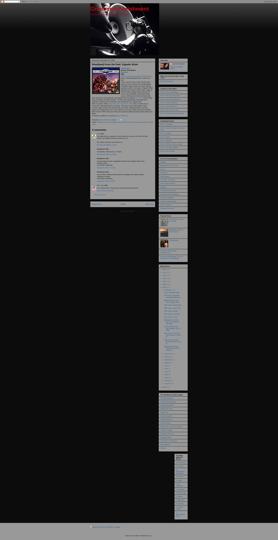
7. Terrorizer (180, 489)
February (168, 380)
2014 (165, 269)
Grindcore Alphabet (167, 198)
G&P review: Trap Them (172, 308)
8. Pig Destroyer (179, 485)
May (166, 371)
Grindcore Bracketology (168, 201)
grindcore (124, 122)
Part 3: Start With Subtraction (170, 99)
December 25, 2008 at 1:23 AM (106, 145)
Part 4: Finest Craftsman (168, 103)
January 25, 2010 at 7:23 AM (106, 168)
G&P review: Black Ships (172, 305)
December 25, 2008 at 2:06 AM (106, 154)
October (168, 357)
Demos (162, 169)
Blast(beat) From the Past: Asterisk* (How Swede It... (172, 348)
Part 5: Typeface (166, 140)
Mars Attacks (138, 98)
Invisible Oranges (166, 430)
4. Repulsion (180, 500)
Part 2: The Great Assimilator (170, 96)
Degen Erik (164, 412)
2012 (165, 275)
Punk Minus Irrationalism (168, 441)
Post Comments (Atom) (127, 211)
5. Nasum (179, 496)
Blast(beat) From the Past (169, 165)
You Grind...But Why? (167, 180)
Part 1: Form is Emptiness (169, 92)
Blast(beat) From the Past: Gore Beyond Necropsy (171, 322)
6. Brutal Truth (181, 493)
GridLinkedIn (173, 240)
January (168, 383)
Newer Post (96, 204)
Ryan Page (100, 185)
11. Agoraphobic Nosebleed (180, 471)
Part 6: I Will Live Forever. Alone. (171, 144)
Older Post (149, 204)
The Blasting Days (166, 398)
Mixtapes (163, 187)
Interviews (163, 173)
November (168, 354)
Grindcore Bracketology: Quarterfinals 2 (168, 252)
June (166, 369)
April (166, 374)
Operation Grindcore (167, 434)
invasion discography (134, 122)
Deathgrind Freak (166, 409)
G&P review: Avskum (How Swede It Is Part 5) (172, 341)
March (167, 377)
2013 (165, 272)
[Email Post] (121, 120)
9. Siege (179, 480)
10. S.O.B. (179, 477)
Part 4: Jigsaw (165, 137)
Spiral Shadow (165, 444)
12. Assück (180, 466)
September (169, 360)
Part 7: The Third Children (169, 148)
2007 (165, 387)
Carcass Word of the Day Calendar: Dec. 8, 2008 (172, 328)
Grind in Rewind (165, 205)
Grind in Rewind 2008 (171, 292)
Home (123, 204)
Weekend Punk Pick (167, 208)
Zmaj (98, 133)
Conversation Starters (167, 183)
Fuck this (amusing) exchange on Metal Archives (136, 76)
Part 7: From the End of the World (172, 113)
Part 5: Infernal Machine (168, 106)
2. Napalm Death (179, 508)
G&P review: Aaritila (171, 311)
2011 (164, 278)
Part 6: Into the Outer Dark (169, 110)
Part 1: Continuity (166, 124)
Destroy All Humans (121, 116)
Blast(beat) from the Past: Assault (176, 231)
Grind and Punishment (119, 9)
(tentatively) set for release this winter (120, 104)
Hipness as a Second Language (171, 426)
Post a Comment (100, 195)
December (168, 290)
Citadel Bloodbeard (167, 405)
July (166, 366)
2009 (165, 284)
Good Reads (164, 176)
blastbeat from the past (104, 122)
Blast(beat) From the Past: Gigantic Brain (171, 301)
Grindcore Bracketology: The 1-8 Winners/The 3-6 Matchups (171, 257)
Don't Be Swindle (166, 416)
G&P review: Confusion (172, 314)
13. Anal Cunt (180, 462)
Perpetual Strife (165, 437)
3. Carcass (180, 503)
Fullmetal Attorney (166, 419)
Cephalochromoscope (167, 402)
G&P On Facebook (166, 81)
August (167, 363)
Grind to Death (165, 423)
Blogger (149, 536)
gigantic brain (116, 122)
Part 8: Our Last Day (167, 151)
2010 (165, 281)
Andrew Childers (178, 64)
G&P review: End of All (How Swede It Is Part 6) (172, 335)
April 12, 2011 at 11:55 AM (105, 191)
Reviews (163, 162)
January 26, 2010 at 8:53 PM (106, 181)
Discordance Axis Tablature (169, 194)
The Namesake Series (168, 190)
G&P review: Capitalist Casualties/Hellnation (172, 296)
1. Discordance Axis (180, 514)
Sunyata (163, 448)
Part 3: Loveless (165, 133)
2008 (165, 287)
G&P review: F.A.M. (170, 317)
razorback (145, 122)
